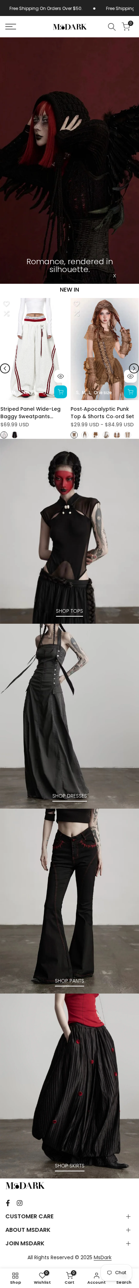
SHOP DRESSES (69, 795)
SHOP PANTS (69, 980)
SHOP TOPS (69, 610)
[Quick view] (60, 376)
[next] (134, 368)
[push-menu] (10, 27)
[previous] (5, 368)
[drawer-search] (112, 27)
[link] (69, 160)
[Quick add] (60, 391)
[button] (6, 304)
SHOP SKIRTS (69, 1165)
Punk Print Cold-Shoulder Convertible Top (33, 412)
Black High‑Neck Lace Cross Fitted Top (98, 412)
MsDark (103, 1257)
